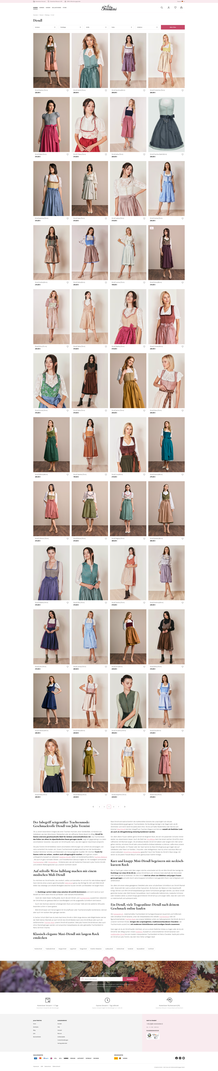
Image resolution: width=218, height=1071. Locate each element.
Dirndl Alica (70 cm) (41, 346)
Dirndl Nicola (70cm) (41, 410)
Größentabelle (61, 1037)
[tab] (45, 27)
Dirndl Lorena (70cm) (118, 282)
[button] (181, 1)
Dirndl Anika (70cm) (41, 795)
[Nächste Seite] (125, 806)
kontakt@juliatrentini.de (152, 1030)
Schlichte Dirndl (120, 949)
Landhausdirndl (109, 949)
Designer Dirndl (62, 949)
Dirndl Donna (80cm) (156, 474)
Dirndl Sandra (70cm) (118, 602)
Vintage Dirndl (83, 949)
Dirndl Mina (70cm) (155, 666)
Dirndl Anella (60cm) (41, 282)
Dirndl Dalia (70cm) (79, 410)
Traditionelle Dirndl (50, 949)
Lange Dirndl (73, 949)
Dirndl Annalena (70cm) (119, 730)
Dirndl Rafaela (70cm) (41, 602)
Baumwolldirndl (140, 949)
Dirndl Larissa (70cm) (79, 666)
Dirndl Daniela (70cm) (79, 474)
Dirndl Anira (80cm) (156, 282)
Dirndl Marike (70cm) (41, 90)
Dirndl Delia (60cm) (79, 282)
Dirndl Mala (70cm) (40, 154)
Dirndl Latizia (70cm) (118, 218)
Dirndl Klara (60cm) (79, 730)
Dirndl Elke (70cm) (78, 602)
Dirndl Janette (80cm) (156, 538)
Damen (35, 7)
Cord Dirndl (151, 949)
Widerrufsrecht (56, 1066)
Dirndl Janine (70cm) (118, 410)
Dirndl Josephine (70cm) (119, 795)
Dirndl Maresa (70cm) (79, 795)
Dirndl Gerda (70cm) (156, 218)
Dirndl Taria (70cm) (155, 795)
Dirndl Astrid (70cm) (79, 90)
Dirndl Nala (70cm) (79, 218)
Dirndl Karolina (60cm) (118, 90)
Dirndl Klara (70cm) (155, 410)
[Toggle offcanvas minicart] (181, 7)
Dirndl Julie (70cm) (40, 666)
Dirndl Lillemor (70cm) (41, 538)
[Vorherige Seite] (93, 806)
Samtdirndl (130, 949)
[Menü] (159, 1034)
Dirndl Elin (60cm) (117, 666)
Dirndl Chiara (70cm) (79, 154)
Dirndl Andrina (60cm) (156, 602)
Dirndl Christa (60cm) (156, 346)
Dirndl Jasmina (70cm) (41, 218)
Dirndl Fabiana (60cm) (41, 730)
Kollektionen (56, 7)
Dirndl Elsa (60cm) (155, 730)
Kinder (48, 7)
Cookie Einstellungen (63, 1040)
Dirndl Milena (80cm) (41, 474)
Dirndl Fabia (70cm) (79, 346)
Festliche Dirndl (38, 949)
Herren (41, 7)
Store (65, 7)
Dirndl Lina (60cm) (117, 474)
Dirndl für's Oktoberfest (96, 949)
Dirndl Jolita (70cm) (117, 154)
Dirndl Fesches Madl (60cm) (158, 154)
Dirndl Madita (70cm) (118, 346)
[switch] (155, 1038)
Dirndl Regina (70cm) (118, 538)
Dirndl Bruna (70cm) (79, 538)
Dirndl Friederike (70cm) (157, 90)
